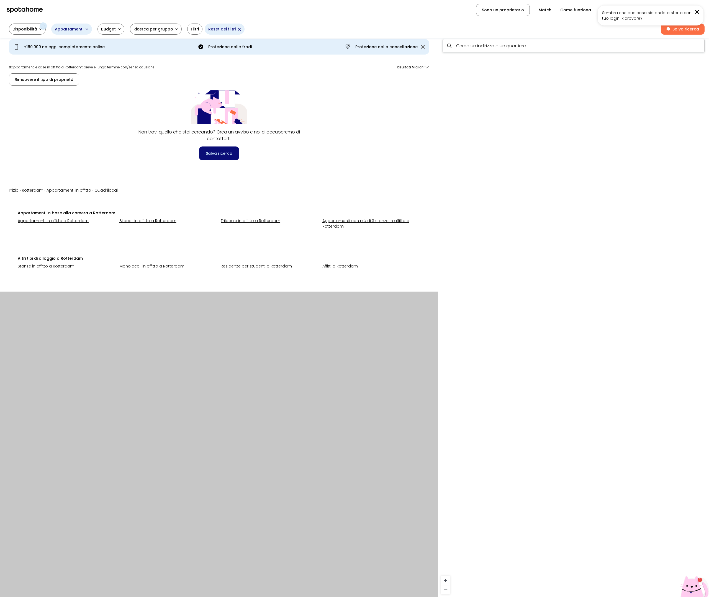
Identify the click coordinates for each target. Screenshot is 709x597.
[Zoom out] (445, 589)
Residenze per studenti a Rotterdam (256, 266)
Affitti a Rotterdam (340, 266)
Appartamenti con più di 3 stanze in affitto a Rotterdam (365, 223)
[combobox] (574, 45)
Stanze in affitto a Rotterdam (46, 266)
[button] (27, 29)
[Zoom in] (445, 580)
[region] (573, 316)
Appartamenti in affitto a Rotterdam (53, 220)
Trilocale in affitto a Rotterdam (250, 220)
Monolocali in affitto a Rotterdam (151, 266)
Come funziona (575, 10)
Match (545, 10)
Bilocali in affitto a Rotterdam (147, 220)
